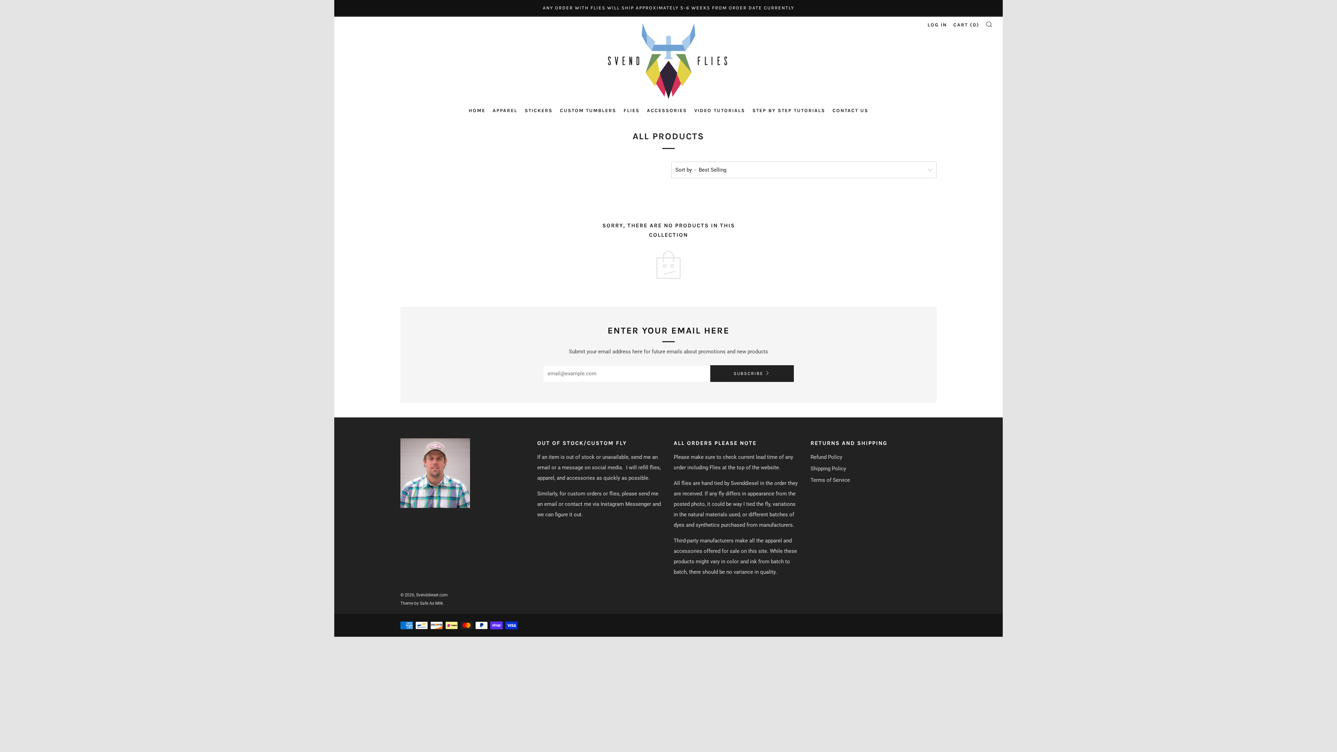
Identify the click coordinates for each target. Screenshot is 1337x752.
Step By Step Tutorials (788, 110)
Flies (632, 110)
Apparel (505, 110)
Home (477, 110)
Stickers (539, 110)
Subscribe (748, 373)
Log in (937, 25)
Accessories (667, 110)
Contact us (850, 110)
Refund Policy (826, 457)
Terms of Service (830, 480)
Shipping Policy (828, 468)
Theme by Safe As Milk (421, 603)
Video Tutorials (719, 110)
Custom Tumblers (588, 110)
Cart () (966, 25)
